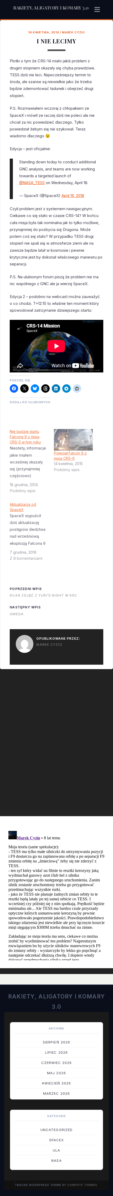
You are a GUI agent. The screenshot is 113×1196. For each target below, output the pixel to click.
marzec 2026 (56, 1093)
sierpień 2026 (56, 1042)
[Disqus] (56, 745)
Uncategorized (56, 1130)
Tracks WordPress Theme (38, 1185)
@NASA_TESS (32, 182)
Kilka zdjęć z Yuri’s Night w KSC (43, 595)
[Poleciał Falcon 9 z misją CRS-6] (73, 440)
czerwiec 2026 (56, 1063)
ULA (56, 1150)
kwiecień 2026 (56, 1083)
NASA (56, 1160)
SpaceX (56, 1140)
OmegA (17, 614)
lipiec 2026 (56, 1052)
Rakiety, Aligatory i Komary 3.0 (51, 8)
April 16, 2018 (72, 195)
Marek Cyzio (73, 32)
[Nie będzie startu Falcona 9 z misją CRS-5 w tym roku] (32, 463)
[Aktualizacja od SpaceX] (32, 533)
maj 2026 (56, 1073)
